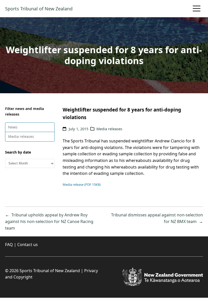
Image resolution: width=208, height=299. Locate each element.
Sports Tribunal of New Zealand (39, 9)
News (13, 127)
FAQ (9, 244)
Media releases (21, 136)
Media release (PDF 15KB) (82, 184)
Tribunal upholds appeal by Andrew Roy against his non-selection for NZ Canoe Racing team (49, 221)
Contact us (27, 244)
